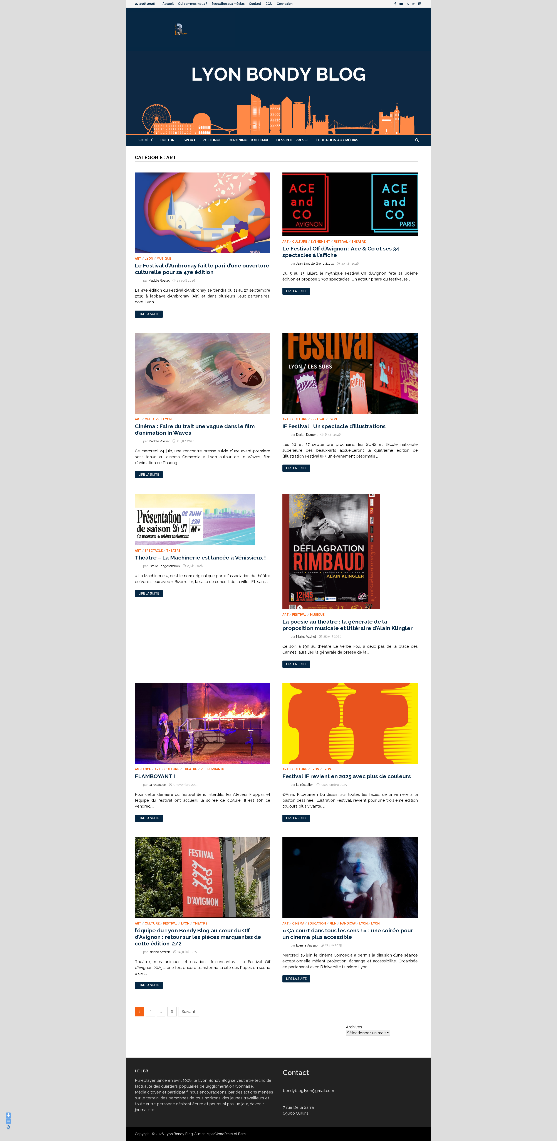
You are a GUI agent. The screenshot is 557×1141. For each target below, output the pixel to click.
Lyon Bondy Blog (179, 1134)
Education (317, 923)
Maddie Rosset (159, 280)
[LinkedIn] (419, 3)
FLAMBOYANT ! (155, 776)
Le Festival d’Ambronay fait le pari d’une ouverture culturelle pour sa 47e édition (202, 268)
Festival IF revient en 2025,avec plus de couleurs (346, 776)
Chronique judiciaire (248, 140)
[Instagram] (414, 3)
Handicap (348, 923)
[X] (408, 3)
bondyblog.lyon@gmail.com (308, 1090)
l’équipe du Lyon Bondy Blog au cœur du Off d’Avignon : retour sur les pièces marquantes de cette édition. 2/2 (198, 937)
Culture (168, 140)
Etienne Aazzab (159, 951)
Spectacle (154, 550)
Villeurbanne (213, 769)
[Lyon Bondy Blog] (278, 92)
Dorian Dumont (306, 434)
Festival (341, 241)
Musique (164, 258)
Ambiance (143, 769)
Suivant (188, 1011)
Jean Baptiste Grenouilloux (315, 263)
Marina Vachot (306, 636)
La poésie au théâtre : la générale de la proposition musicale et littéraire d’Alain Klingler (347, 624)
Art (138, 258)
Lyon (149, 258)
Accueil (168, 3)
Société (145, 140)
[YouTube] (401, 3)
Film (333, 923)
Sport (190, 140)
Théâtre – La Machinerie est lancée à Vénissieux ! (200, 557)
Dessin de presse (292, 140)
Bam (242, 1134)
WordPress (224, 1134)
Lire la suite (148, 314)
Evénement (320, 241)
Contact (255, 3)
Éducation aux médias (228, 3)
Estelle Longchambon (164, 566)
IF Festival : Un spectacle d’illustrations (334, 426)
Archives (354, 1027)
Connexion (284, 3)
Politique (212, 140)
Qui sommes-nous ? (192, 3)
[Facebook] (395, 3)
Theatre (358, 241)
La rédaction (157, 784)
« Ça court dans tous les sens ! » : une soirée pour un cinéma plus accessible (347, 933)
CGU (268, 3)
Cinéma (298, 923)
